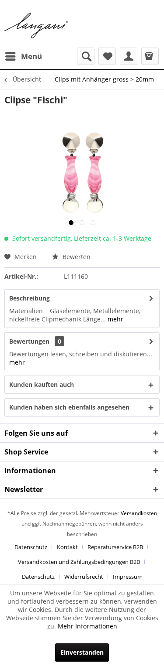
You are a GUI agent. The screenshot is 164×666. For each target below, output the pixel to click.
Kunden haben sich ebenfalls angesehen (69, 407)
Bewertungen (29, 341)
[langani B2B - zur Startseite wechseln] (36, 26)
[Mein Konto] (128, 56)
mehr (114, 319)
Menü (31, 56)
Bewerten (76, 257)
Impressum (128, 577)
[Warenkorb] (150, 56)
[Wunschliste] (107, 56)
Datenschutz (30, 547)
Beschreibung (29, 298)
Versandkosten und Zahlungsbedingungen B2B (79, 562)
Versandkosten (139, 513)
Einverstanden (82, 652)
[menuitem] (23, 56)
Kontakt (67, 547)
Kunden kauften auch (41, 384)
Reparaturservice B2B (115, 547)
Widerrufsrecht (83, 577)
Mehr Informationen (87, 626)
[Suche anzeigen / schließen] (85, 56)
